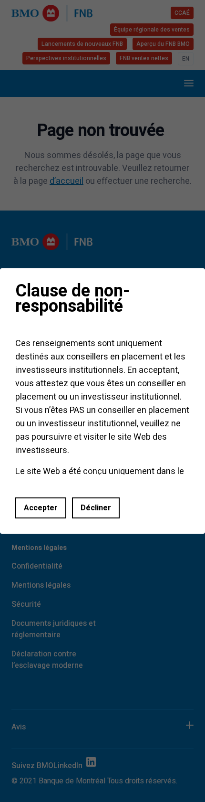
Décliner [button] (96, 508)
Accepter (41, 508)
